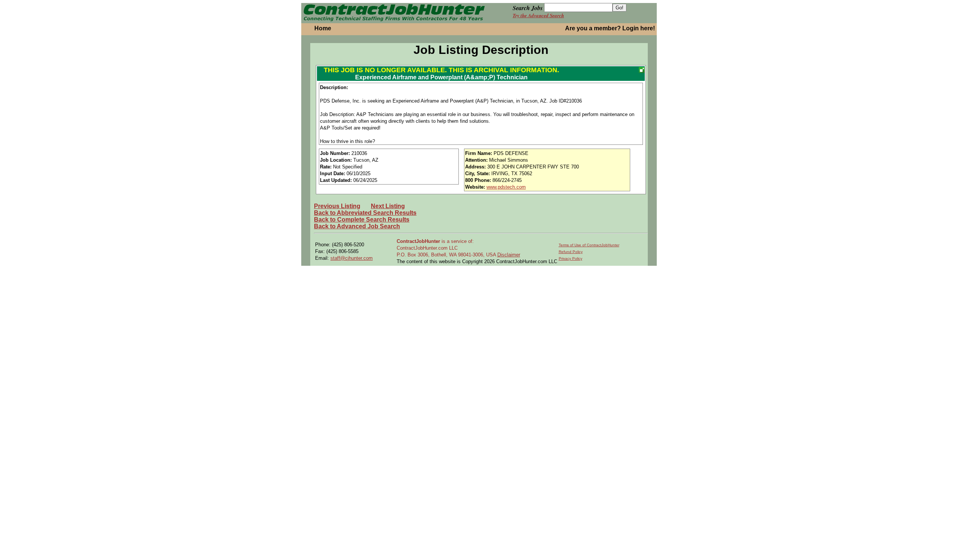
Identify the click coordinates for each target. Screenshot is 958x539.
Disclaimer (508, 255)
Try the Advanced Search (538, 15)
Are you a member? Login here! (610, 28)
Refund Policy (571, 252)
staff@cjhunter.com (351, 258)
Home (322, 28)
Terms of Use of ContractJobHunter (589, 245)
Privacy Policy (570, 258)
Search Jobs (528, 8)
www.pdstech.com (506, 187)
